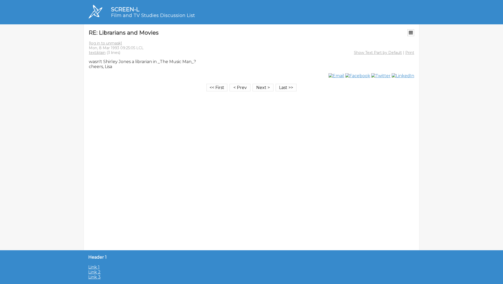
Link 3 (94, 277)
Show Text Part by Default (378, 52)
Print (409, 52)
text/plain (97, 52)
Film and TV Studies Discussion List (153, 15)
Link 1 (94, 267)
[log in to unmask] (105, 43)
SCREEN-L (125, 9)
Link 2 (94, 272)
